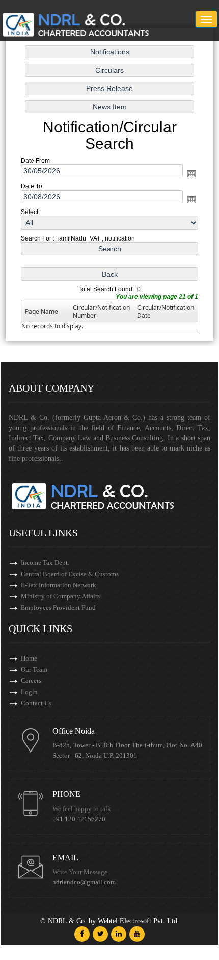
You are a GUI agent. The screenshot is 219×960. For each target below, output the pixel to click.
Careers (31, 680)
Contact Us (36, 703)
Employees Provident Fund (58, 607)
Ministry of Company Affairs (60, 596)
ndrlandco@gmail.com (84, 882)
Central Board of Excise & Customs (70, 574)
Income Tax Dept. (45, 562)
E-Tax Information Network (58, 585)
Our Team (34, 669)
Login (29, 692)
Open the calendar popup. (191, 173)
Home (29, 658)
